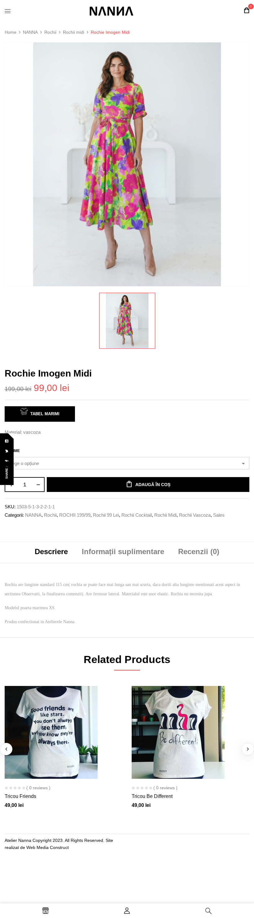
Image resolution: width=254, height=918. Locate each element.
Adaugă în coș (152, 484)
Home (10, 32)
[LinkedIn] (7, 441)
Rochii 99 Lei (106, 515)
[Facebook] (7, 461)
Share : (6, 472)
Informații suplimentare (123, 551)
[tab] (51, 552)
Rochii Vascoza (195, 515)
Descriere (51, 551)
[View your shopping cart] (246, 10)
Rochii (50, 32)
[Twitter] (7, 451)
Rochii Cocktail (136, 515)
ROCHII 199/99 (74, 515)
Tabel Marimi (44, 414)
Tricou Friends (20, 796)
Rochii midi (73, 32)
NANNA (30, 32)
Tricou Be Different (152, 796)
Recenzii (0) (198, 551)
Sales (219, 515)
